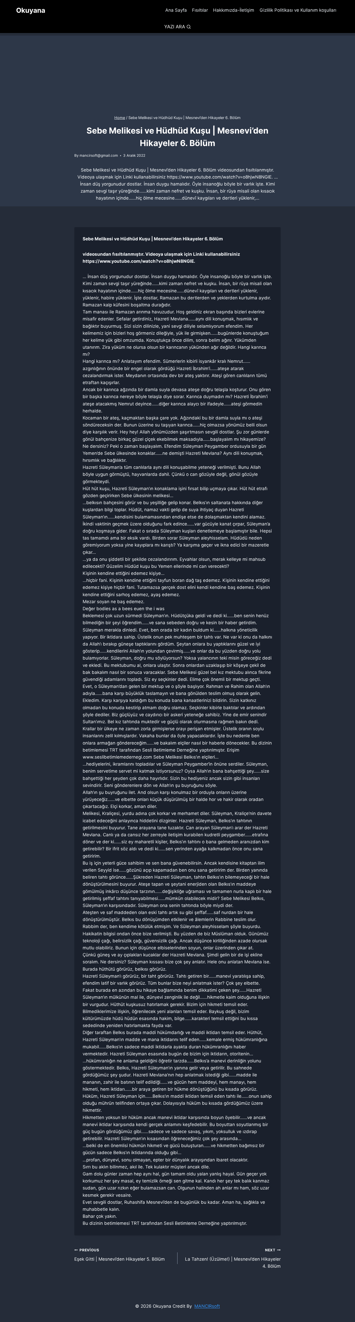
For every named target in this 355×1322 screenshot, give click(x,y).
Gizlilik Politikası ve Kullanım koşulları (298, 10)
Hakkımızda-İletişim (233, 10)
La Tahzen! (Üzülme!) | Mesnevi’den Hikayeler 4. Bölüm (233, 1258)
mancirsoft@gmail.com (99, 155)
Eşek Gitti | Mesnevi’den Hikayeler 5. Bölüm (119, 1255)
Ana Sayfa (176, 10)
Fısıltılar (200, 10)
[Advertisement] (177, 72)
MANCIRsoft (207, 1306)
